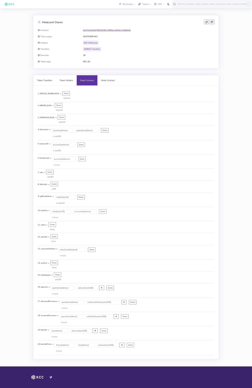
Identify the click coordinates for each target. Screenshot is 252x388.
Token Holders (66, 80)
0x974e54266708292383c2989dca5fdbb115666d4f (107, 30)
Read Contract (87, 80)
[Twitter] (50, 377)
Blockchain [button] (128, 4)
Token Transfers (44, 80)
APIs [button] (160, 4)
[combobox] (214, 4)
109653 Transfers (92, 49)
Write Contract (108, 80)
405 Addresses (91, 42)
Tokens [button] (145, 4)
